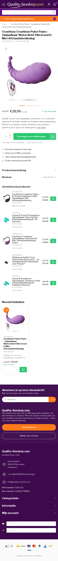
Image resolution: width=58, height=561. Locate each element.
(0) (28, 41)
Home (4, 24)
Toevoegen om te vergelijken (13, 142)
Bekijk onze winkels (29, 435)
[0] (54, 4)
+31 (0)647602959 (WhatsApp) (21, 474)
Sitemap (38, 556)
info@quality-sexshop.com (19, 482)
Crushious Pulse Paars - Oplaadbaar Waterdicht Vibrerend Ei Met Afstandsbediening (15, 344)
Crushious (7, 41)
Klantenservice (29, 427)
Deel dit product (33, 142)
